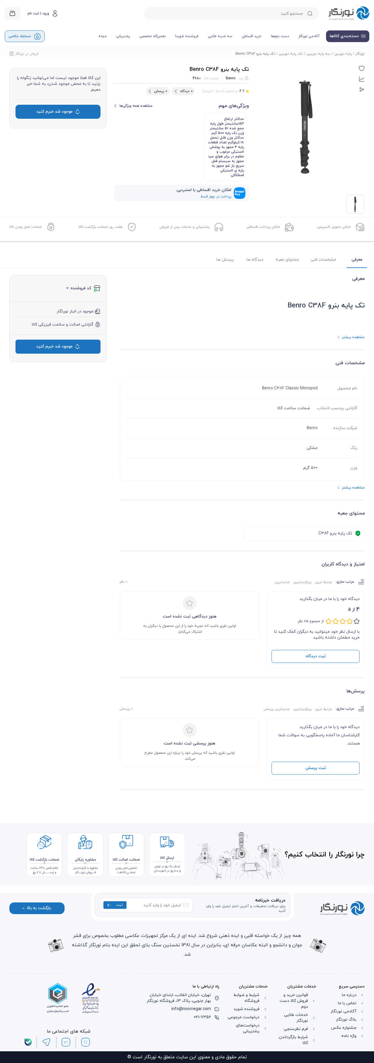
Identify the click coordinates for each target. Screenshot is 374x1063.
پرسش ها (225, 259)
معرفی (357, 259)
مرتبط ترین (323, 582)
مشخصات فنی (323, 259)
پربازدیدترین (302, 582)
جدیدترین (282, 582)
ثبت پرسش (315, 768)
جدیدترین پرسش (277, 709)
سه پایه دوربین (318, 53)
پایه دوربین (343, 53)
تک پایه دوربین (291, 53)
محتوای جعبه (287, 259)
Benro (230, 78)
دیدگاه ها (255, 259)
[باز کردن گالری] (306, 127)
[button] (362, 68)
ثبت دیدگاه (316, 656)
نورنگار (360, 53)
